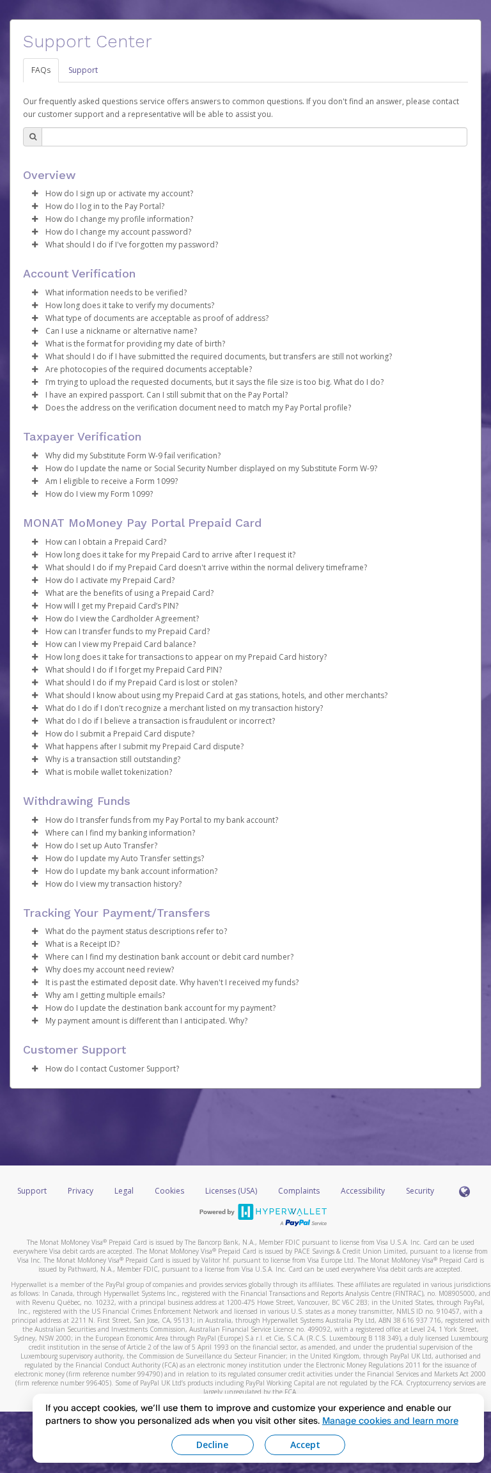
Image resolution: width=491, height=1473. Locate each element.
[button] (34, 194)
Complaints (300, 1190)
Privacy (80, 1190)
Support (83, 70)
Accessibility (363, 1190)
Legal (124, 1190)
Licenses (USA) (232, 1190)
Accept (305, 1444)
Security (420, 1190)
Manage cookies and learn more (390, 1420)
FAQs (41, 70)
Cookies (169, 1190)
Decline (212, 1444)
